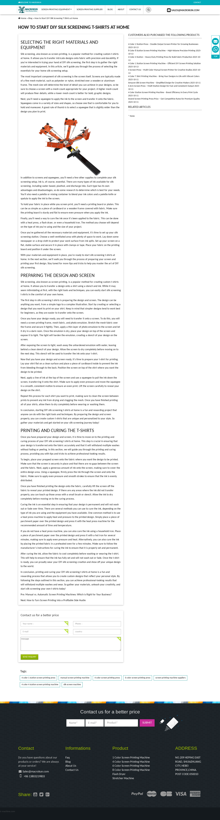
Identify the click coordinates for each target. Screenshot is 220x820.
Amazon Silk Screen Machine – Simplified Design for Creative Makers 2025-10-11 (164, 83)
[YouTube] (35, 795)
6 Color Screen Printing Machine (131, 765)
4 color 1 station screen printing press (38, 678)
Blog (110, 9)
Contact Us (135, 9)
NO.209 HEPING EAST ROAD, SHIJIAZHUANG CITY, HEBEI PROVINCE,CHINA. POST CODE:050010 (188, 766)
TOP (215, 56)
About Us (70, 765)
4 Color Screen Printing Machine (131, 761)
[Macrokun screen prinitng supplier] (27, 9)
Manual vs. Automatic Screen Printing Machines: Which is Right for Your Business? (68, 594)
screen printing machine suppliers (170, 678)
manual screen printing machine (74, 678)
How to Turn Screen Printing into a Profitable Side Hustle (56, 600)
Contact (197, 3)
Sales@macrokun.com (36, 771)
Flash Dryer (118, 774)
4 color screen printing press (107, 678)
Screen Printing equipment (55, 9)
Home (23, 18)
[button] (148, 9)
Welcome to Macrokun (30, 3)
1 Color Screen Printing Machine (131, 757)
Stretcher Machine (123, 778)
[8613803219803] (215, 49)
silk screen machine (72, 684)
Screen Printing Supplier (90, 9)
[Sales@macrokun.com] (215, 41)
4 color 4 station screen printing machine (40, 684)
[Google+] (47, 795)
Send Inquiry (29, 657)
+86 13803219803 (34, 776)
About (121, 9)
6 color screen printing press (137, 678)
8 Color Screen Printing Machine (131, 770)
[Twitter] (41, 795)
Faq (67, 757)
